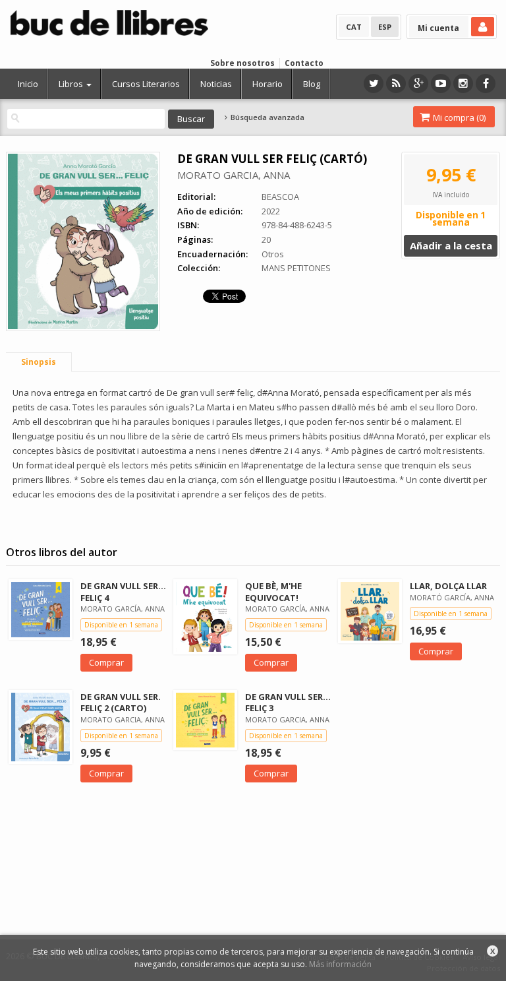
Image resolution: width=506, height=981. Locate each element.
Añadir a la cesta (451, 245)
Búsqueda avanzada (266, 117)
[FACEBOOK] (485, 83)
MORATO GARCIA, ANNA (233, 174)
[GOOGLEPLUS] (418, 83)
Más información (340, 964)
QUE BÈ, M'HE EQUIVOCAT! (273, 591)
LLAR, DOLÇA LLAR (448, 586)
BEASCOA (280, 197)
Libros (72, 84)
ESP (384, 27)
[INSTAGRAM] (463, 83)
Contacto (304, 63)
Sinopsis (38, 361)
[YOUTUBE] (441, 83)
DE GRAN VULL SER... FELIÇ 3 (288, 702)
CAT (354, 27)
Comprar (106, 662)
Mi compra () (458, 117)
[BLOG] (396, 83)
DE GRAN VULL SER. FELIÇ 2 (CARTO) (120, 702)
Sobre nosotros (242, 63)
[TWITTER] (373, 83)
